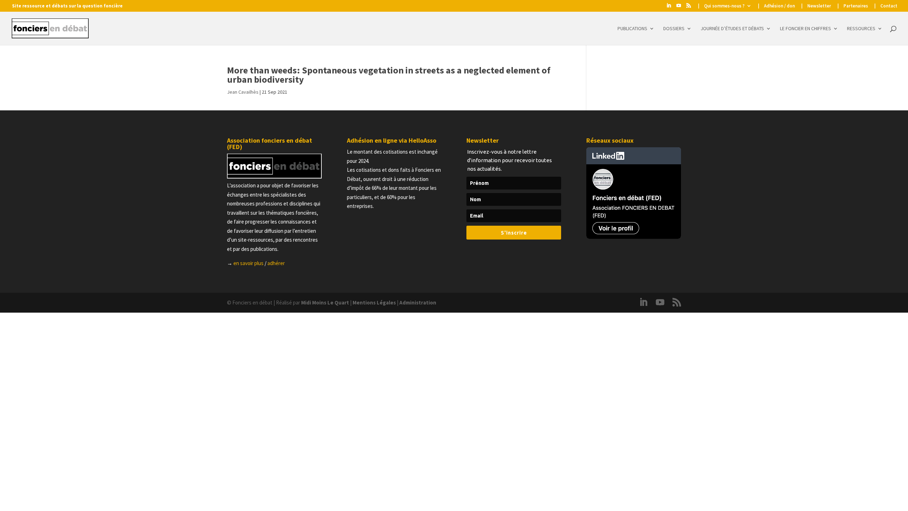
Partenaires (855, 6)
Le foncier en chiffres (805, 29)
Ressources (861, 29)
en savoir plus (248, 263)
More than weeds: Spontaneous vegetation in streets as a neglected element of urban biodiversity (388, 74)
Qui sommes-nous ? (724, 6)
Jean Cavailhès (243, 92)
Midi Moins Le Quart (325, 302)
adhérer (276, 263)
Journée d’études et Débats (732, 29)
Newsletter (819, 6)
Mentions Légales (374, 302)
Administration (417, 302)
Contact (888, 6)
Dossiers (674, 29)
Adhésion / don (779, 6)
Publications (632, 29)
